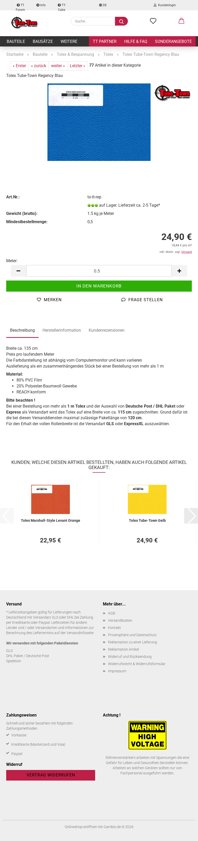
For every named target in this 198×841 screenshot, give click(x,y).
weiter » (58, 65)
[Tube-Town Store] (24, 23)
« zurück (38, 65)
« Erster (19, 65)
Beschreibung (22, 330)
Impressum (117, 671)
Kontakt (114, 628)
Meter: (12, 260)
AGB (111, 613)
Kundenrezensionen (107, 330)
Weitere (69, 41)
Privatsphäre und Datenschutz (132, 635)
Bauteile (16, 41)
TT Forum (20, 6)
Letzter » (77, 65)
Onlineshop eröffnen (81, 827)
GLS (9, 651)
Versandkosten (120, 620)
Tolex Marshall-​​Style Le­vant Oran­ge (50, 520)
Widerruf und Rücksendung (130, 657)
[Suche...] (121, 21)
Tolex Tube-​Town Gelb (147, 520)
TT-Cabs (62, 6)
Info (42, 5)
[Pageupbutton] (184, 833)
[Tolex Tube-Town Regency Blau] (99, 121)
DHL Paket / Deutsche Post (27, 656)
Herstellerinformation (62, 330)
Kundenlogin (166, 5)
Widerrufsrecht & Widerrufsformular (137, 664)
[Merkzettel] (153, 21)
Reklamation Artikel (123, 649)
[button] (181, 21)
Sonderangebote (173, 41)
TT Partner (105, 41)
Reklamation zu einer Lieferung (132, 642)
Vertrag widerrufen (51, 775)
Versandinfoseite (80, 633)
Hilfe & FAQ (135, 41)
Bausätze (43, 41)
